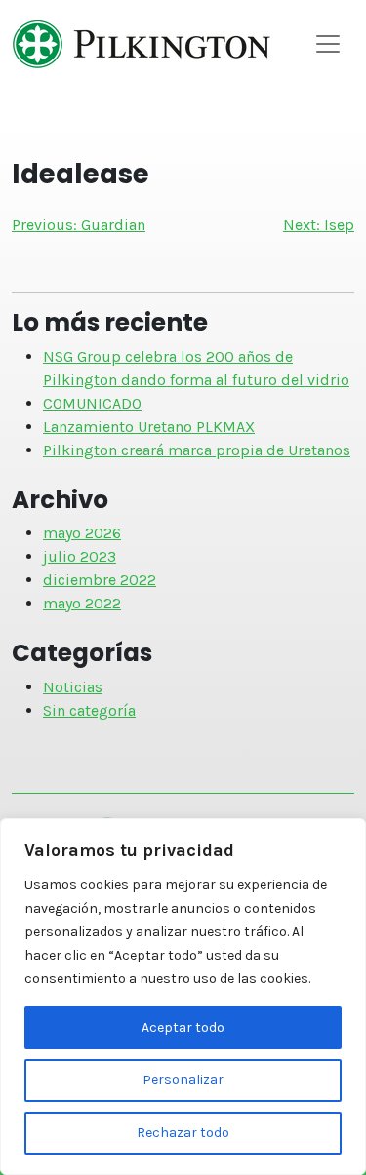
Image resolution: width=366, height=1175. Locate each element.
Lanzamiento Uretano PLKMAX (149, 426)
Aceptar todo (183, 1027)
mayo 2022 (82, 603)
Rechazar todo (183, 1132)
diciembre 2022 (99, 579)
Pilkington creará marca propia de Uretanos (196, 450)
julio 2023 (79, 556)
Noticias (72, 687)
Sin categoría (89, 710)
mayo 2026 (82, 533)
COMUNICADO (92, 403)
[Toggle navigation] (328, 43)
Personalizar (183, 1080)
